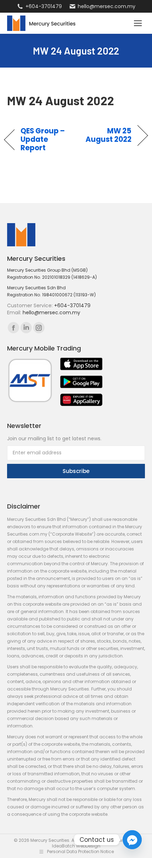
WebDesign (88, 846)
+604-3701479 (43, 6)
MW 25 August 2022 (106, 135)
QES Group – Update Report (43, 139)
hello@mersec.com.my (106, 6)
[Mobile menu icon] (138, 23)
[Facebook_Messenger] (132, 839)
